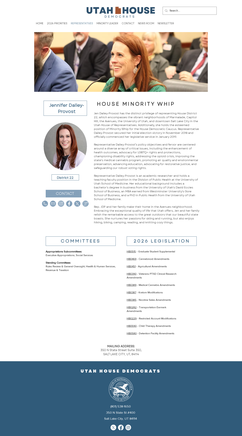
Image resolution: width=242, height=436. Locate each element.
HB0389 (131, 284)
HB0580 (132, 333)
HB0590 (132, 325)
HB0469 (131, 258)
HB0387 (131, 292)
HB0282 (132, 307)
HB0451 (131, 266)
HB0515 (131, 251)
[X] (113, 427)
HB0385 (131, 299)
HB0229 (132, 318)
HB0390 (131, 273)
